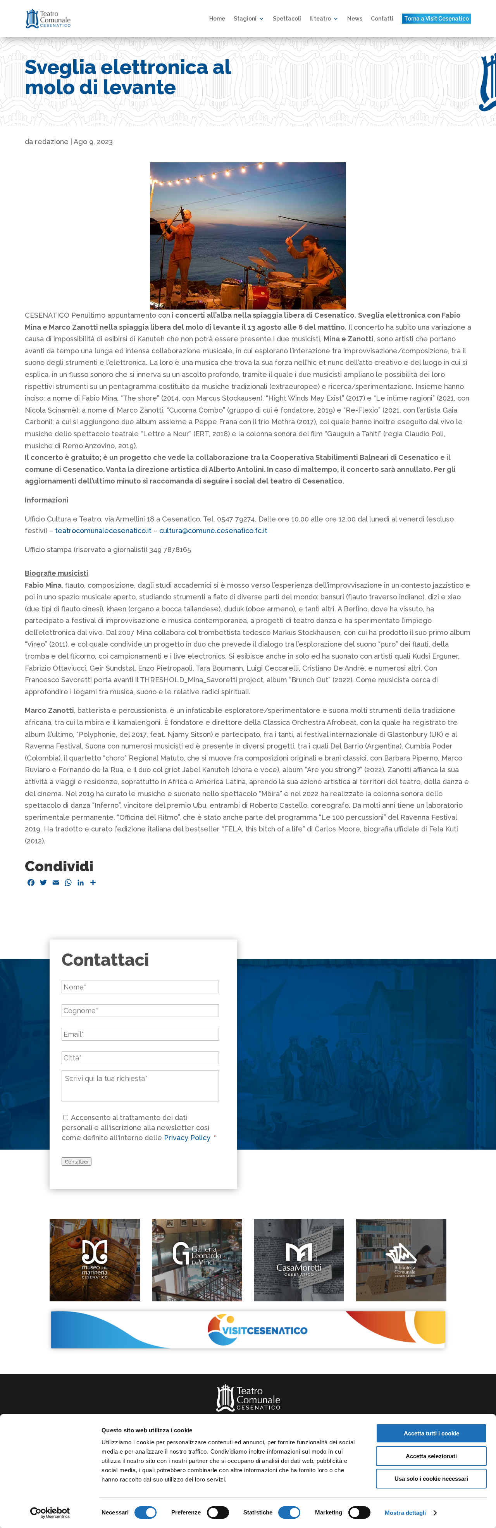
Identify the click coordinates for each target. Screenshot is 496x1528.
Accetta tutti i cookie (431, 1433)
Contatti (382, 18)
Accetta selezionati (431, 1456)
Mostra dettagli (405, 1512)
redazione (52, 142)
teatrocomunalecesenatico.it (103, 531)
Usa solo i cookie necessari (431, 1478)
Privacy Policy (188, 1138)
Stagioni (245, 18)
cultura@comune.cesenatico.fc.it (213, 531)
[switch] (218, 1512)
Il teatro (320, 18)
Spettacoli (287, 18)
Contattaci (76, 1161)
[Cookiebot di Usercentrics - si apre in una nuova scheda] (50, 1513)
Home (217, 18)
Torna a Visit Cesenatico (436, 18)
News (354, 18)
